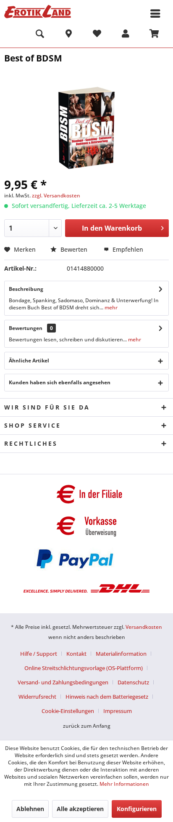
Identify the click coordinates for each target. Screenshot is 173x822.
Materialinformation (121, 653)
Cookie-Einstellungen (68, 711)
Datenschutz (133, 682)
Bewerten (74, 249)
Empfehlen (127, 249)
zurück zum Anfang (86, 725)
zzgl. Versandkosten (56, 195)
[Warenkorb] (154, 35)
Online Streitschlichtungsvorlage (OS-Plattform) (83, 668)
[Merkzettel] (97, 35)
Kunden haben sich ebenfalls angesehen (59, 382)
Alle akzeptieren (80, 809)
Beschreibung (26, 289)
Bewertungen (25, 328)
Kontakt (76, 653)
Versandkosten (144, 626)
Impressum (117, 711)
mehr (110, 307)
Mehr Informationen (124, 783)
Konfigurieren (137, 809)
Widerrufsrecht (37, 696)
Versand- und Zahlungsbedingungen (63, 682)
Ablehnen (30, 809)
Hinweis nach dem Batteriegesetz (107, 696)
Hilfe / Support (38, 653)
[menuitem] (39, 35)
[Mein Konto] (125, 35)
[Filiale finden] (68, 35)
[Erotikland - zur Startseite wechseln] (37, 11)
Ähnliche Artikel (29, 360)
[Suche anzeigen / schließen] (39, 35)
